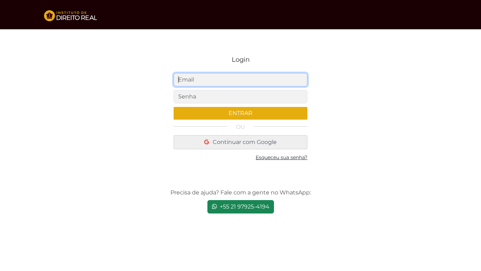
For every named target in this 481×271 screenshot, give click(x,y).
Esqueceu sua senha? (281, 157)
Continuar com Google (244, 142)
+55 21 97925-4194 (243, 206)
